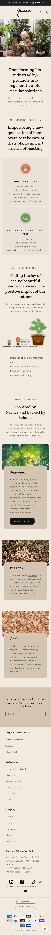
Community (10, 829)
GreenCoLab (20, 494)
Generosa (21, 930)
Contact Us (10, 841)
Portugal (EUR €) (24, 906)
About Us (9, 817)
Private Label (11, 752)
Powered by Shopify (30, 930)
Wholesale (10, 746)
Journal (8, 823)
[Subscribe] (42, 714)
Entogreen (32, 575)
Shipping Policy (12, 787)
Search (8, 799)
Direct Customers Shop (15, 739)
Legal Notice (10, 793)
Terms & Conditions (14, 781)
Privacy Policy (11, 775)
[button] (3, 12)
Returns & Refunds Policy (16, 769)
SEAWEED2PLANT (22, 521)
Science (8, 835)
